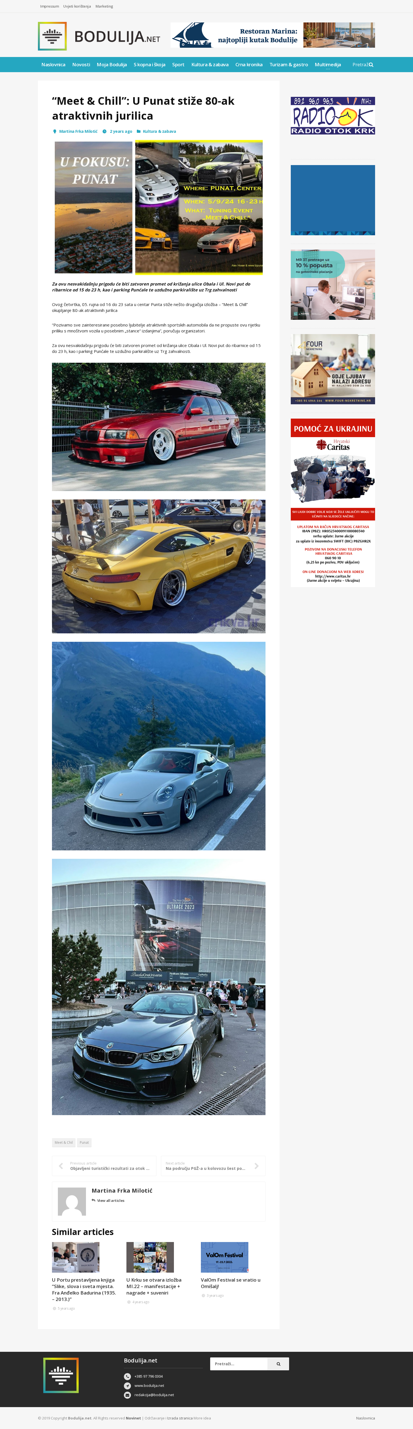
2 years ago (120, 131)
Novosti (81, 64)
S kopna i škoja (149, 64)
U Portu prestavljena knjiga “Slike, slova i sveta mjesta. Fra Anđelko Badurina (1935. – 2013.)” (84, 1289)
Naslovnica (53, 64)
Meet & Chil (64, 1142)
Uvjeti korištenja (77, 6)
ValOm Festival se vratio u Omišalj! (230, 1283)
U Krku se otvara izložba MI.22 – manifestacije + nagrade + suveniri (153, 1286)
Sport (178, 64)
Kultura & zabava (210, 64)
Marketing (104, 6)
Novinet (133, 1418)
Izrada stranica (180, 1418)
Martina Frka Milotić (78, 131)
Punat (84, 1142)
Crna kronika (249, 64)
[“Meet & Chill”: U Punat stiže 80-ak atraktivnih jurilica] (159, 207)
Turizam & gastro (288, 64)
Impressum (49, 6)
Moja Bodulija (112, 64)
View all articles (110, 1200)
